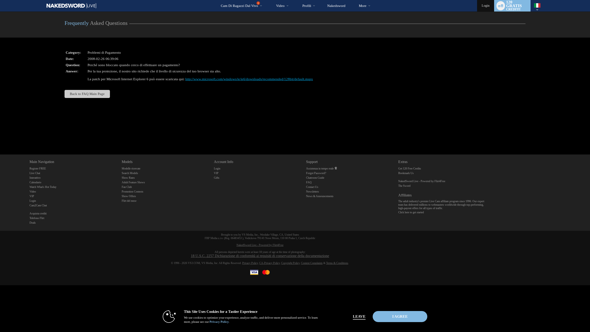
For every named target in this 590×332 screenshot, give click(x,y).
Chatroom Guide (315, 177)
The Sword (404, 185)
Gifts (216, 177)
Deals (33, 222)
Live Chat (35, 173)
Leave (359, 316)
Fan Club (127, 187)
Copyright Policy (290, 263)
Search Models (130, 173)
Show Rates (128, 177)
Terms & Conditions (337, 263)
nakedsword (336, 6)
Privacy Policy (250, 263)
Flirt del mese (129, 200)
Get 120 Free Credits (409, 168)
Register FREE (38, 168)
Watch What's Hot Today (43, 187)
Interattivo (35, 177)
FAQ (309, 182)
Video (280, 6)
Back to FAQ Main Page (87, 94)
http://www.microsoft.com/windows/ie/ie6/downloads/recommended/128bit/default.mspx (249, 79)
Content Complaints (312, 263)
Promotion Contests (132, 191)
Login (486, 5)
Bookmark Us (406, 173)
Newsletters (312, 191)
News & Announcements (319, 196)
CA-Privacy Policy (269, 263)
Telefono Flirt (37, 218)
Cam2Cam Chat (38, 205)
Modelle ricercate (131, 168)
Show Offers (129, 196)
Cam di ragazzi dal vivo (240, 5)
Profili (306, 6)
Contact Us (312, 187)
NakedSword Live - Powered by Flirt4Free (421, 181)
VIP (32, 196)
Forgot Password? (316, 173)
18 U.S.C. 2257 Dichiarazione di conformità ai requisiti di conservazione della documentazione (260, 256)
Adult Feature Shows (133, 182)
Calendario (35, 182)
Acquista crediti (38, 213)
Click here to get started (411, 212)
